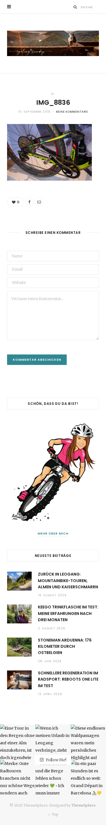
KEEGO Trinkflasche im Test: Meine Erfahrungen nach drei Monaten (68, 613)
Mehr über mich (53, 533)
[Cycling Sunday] (53, 43)
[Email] (39, 202)
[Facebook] (29, 202)
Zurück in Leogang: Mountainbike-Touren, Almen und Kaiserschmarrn (68, 580)
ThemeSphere (84, 805)
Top (54, 814)
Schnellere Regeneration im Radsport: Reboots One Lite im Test (68, 679)
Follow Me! (55, 759)
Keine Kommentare (72, 112)
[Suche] (75, 7)
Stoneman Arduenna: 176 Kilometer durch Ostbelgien (65, 646)
